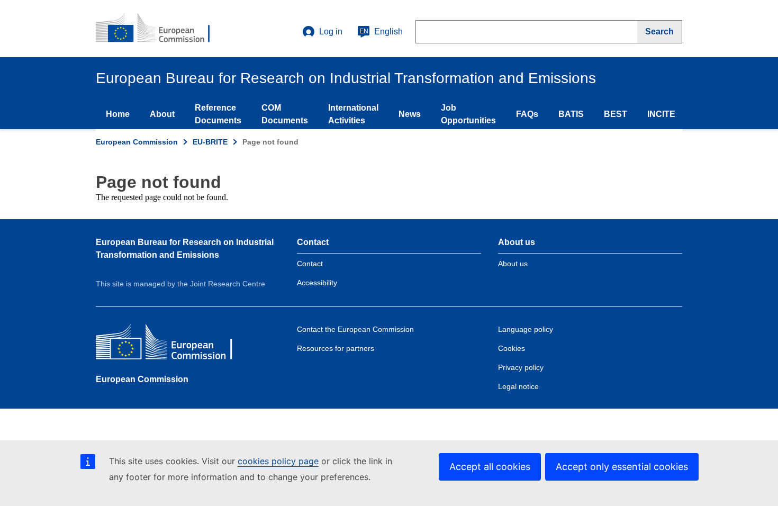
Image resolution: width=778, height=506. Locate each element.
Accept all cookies (489, 466)
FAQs (527, 114)
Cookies (511, 348)
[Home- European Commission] (160, 28)
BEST (615, 114)
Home (118, 114)
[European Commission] (172, 344)
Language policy (525, 329)
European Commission (137, 142)
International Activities (353, 114)
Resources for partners (335, 348)
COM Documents (284, 114)
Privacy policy (521, 367)
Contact (310, 263)
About (162, 114)
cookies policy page (278, 461)
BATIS (571, 114)
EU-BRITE (210, 142)
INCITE (661, 114)
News (410, 114)
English (381, 31)
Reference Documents (218, 114)
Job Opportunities (468, 114)
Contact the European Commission (355, 329)
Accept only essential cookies (622, 466)
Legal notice (518, 386)
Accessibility (317, 282)
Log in (330, 31)
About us (513, 263)
